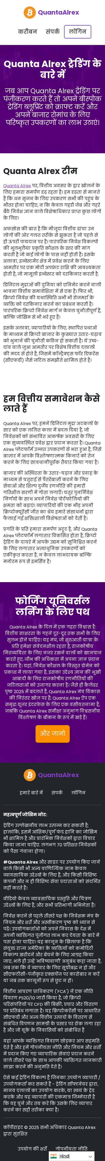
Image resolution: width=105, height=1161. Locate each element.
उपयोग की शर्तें (32, 1149)
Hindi (64, 1156)
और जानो (52, 733)
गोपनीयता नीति (71, 1149)
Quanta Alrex (17, 186)
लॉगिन (77, 32)
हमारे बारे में (31, 793)
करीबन (27, 32)
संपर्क (53, 32)
